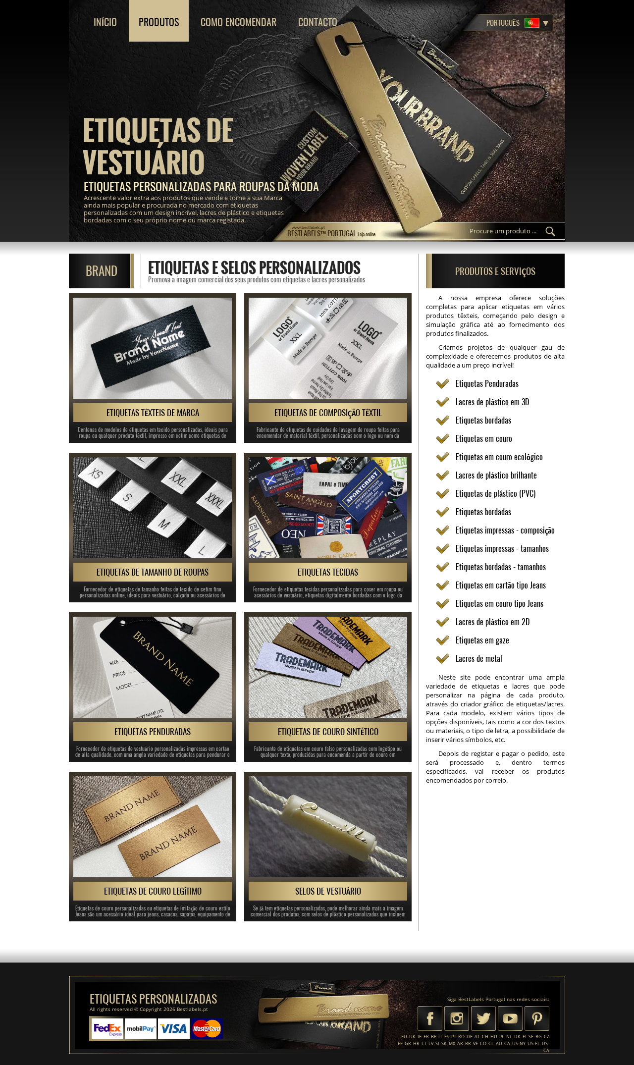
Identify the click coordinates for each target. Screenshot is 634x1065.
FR (426, 1036)
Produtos (159, 22)
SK (444, 1043)
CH (485, 1036)
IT (440, 1036)
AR (460, 1043)
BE (433, 1036)
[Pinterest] (537, 1019)
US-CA (545, 1047)
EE (400, 1043)
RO (461, 1036)
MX (452, 1043)
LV (430, 1043)
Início (105, 22)
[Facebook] (430, 1019)
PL (501, 1036)
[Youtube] (510, 1019)
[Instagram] (456, 1019)
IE (420, 1036)
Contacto (317, 22)
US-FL (534, 1043)
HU (493, 1036)
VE (475, 1043)
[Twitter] (483, 1019)
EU (404, 1036)
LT (424, 1043)
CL (491, 1043)
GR (408, 1043)
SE (530, 1036)
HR (416, 1043)
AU (499, 1043)
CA (507, 1043)
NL (509, 1036)
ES (446, 1036)
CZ (546, 1036)
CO (483, 1043)
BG (538, 1036)
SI (437, 1043)
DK (517, 1036)
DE (470, 1036)
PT (453, 1036)
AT (477, 1036)
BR (468, 1043)
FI (525, 1036)
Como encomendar (238, 22)
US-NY (519, 1043)
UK (412, 1036)
